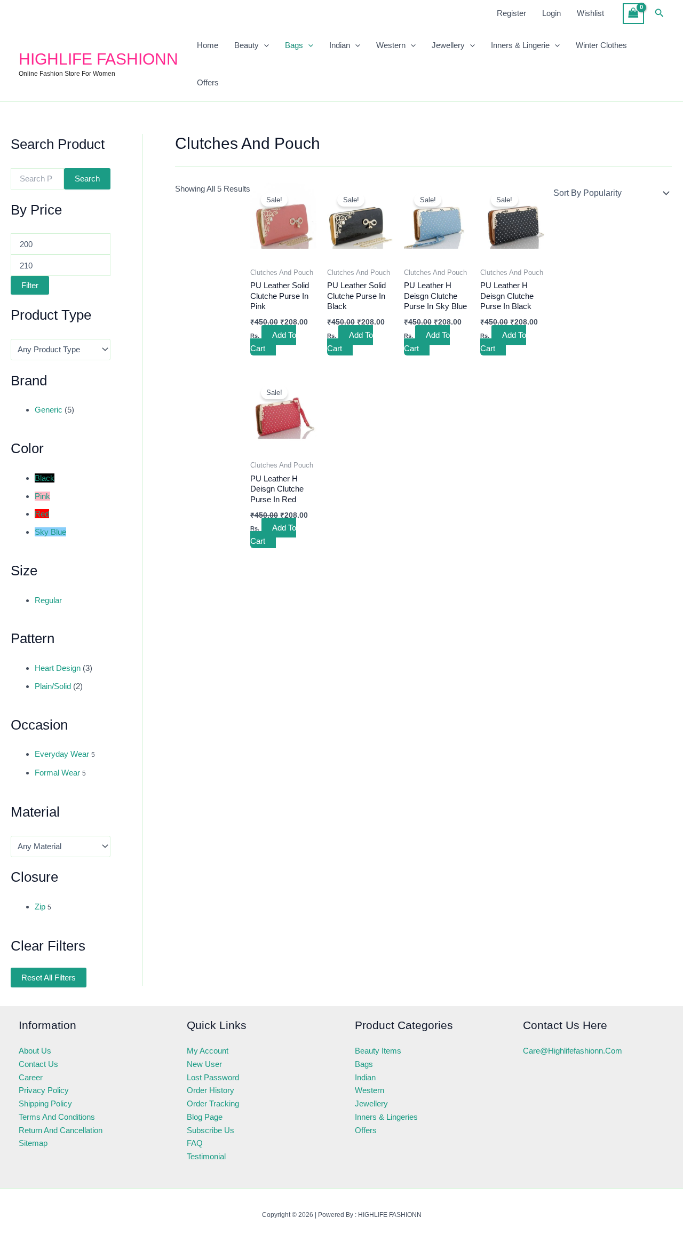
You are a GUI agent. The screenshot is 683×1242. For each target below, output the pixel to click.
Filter (29, 285)
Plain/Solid (53, 686)
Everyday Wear (62, 753)
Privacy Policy (44, 1090)
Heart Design (58, 668)
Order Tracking (213, 1103)
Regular (48, 600)
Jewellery (448, 45)
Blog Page (205, 1116)
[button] (659, 13)
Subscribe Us (210, 1130)
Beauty (246, 45)
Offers (208, 82)
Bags (294, 45)
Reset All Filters (48, 977)
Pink (42, 496)
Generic (48, 409)
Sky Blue (50, 531)
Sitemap (33, 1143)
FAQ (195, 1143)
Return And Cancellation (60, 1130)
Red (42, 513)
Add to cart (273, 341)
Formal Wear (57, 772)
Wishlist (590, 13)
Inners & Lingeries (386, 1116)
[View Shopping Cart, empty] (633, 13)
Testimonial (206, 1156)
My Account (207, 1050)
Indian (339, 45)
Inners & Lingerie (520, 45)
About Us (35, 1050)
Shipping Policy (45, 1103)
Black (44, 477)
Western (391, 45)
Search (87, 178)
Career (31, 1077)
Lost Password (213, 1077)
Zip (40, 906)
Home (207, 45)
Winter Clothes (601, 45)
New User (204, 1064)
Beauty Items (378, 1050)
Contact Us (38, 1064)
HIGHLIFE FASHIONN (98, 59)
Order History (210, 1090)
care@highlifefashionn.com (572, 1050)
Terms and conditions (57, 1116)
